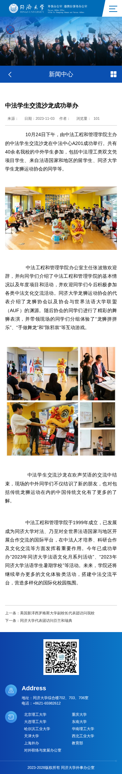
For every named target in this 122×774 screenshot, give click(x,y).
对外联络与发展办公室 (42, 750)
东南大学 (79, 722)
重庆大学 (79, 714)
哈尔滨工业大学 (37, 729)
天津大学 (31, 736)
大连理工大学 (35, 722)
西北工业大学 (83, 736)
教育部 (77, 743)
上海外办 (31, 743)
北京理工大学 (35, 714)
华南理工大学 (83, 729)
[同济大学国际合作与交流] (50, 8)
